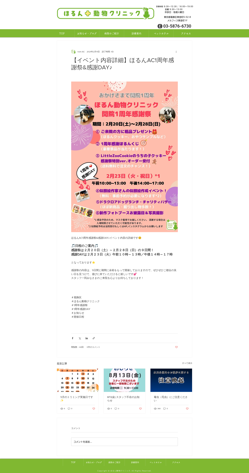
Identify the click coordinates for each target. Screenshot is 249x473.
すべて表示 (187, 363)
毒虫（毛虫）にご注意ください (171, 399)
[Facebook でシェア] (72, 338)
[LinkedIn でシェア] (86, 338)
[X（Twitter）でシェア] (79, 338)
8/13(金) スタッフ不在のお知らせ (123, 399)
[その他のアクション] (176, 51)
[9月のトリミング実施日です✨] (78, 380)
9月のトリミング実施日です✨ (76, 399)
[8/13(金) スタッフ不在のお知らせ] (124, 380)
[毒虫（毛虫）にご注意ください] (171, 380)
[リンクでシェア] (93, 338)
